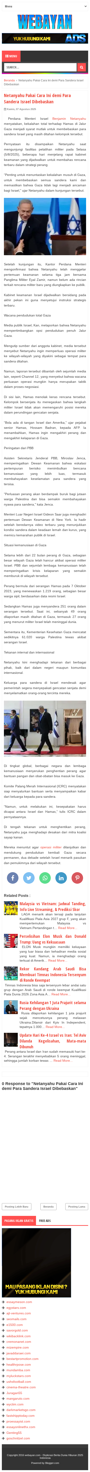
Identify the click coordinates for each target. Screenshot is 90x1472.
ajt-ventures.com (18, 1313)
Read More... (67, 928)
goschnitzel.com (18, 1438)
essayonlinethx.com (20, 1427)
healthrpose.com (18, 1364)
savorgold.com (17, 1330)
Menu (13, 56)
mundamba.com (18, 1370)
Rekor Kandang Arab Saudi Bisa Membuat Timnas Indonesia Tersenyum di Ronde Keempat (53, 974)
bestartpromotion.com (22, 1359)
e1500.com (14, 1325)
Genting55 (14, 1433)
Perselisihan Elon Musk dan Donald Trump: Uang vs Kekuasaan (53, 939)
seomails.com (16, 1319)
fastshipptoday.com (20, 1415)
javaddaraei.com (18, 1353)
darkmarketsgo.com (21, 1410)
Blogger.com (52, 1463)
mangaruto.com (18, 1398)
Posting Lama (76, 1206)
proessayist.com (18, 1421)
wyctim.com (15, 1404)
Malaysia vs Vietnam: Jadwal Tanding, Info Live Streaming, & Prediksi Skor (53, 906)
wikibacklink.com (18, 1336)
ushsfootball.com (18, 1381)
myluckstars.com (18, 1376)
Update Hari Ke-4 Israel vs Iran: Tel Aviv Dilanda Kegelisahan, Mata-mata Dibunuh (53, 1040)
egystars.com (16, 1307)
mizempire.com (17, 1347)
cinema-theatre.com (21, 1387)
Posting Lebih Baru (16, 1206)
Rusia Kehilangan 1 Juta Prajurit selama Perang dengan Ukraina (53, 1005)
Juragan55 (14, 1393)
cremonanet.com (18, 1341)
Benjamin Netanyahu (69, 118)
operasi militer (51, 847)
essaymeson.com (19, 1302)
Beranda (48, 1206)
